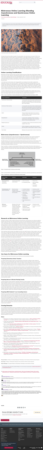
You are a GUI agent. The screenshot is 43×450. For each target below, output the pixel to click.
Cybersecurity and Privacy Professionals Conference (21, 432)
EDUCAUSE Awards (30, 435)
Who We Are (38, 428)
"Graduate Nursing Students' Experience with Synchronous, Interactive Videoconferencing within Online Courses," (21, 349)
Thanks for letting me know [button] (9, 447)
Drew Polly (8, 17)
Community (29, 428)
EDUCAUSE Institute (21, 434)
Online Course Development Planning (27, 371)
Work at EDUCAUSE (38, 436)
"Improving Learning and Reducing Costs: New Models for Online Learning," (22, 323)
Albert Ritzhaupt (13, 17)
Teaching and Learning (35, 372)
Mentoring (28, 432)
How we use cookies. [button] (5, 445)
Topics (2, 428)
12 (20, 282)
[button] (30, 448)
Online (19, 438)
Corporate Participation (39, 435)
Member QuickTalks (29, 433)
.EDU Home (24, 448)
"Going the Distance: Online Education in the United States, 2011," (27, 321)
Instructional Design (11, 371)
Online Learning (36, 371)
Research (18, 372)
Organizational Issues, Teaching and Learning (9, 372)
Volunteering (29, 434)
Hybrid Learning (4, 371)
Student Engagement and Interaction (26, 372)
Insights (11, 428)
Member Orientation (38, 434)
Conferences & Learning (20, 429)
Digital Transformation (4, 435)
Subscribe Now (37, 412)
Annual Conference (21, 430)
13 (10, 302)
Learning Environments (17, 371)
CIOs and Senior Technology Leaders (3, 432)
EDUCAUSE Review (12, 432)
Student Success (3, 439)
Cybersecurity (2, 434)
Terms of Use (19, 448)
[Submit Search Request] (34, 2)
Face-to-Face (20, 437)
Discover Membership (39, 429)
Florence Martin (3, 17)
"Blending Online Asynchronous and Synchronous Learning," (22, 345)
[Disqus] (21, 385)
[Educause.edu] (5, 420)
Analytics (2, 429)
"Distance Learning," (19, 326)
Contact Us (37, 437)
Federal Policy (3, 436)
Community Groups (29, 429)
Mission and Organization (37, 431)
